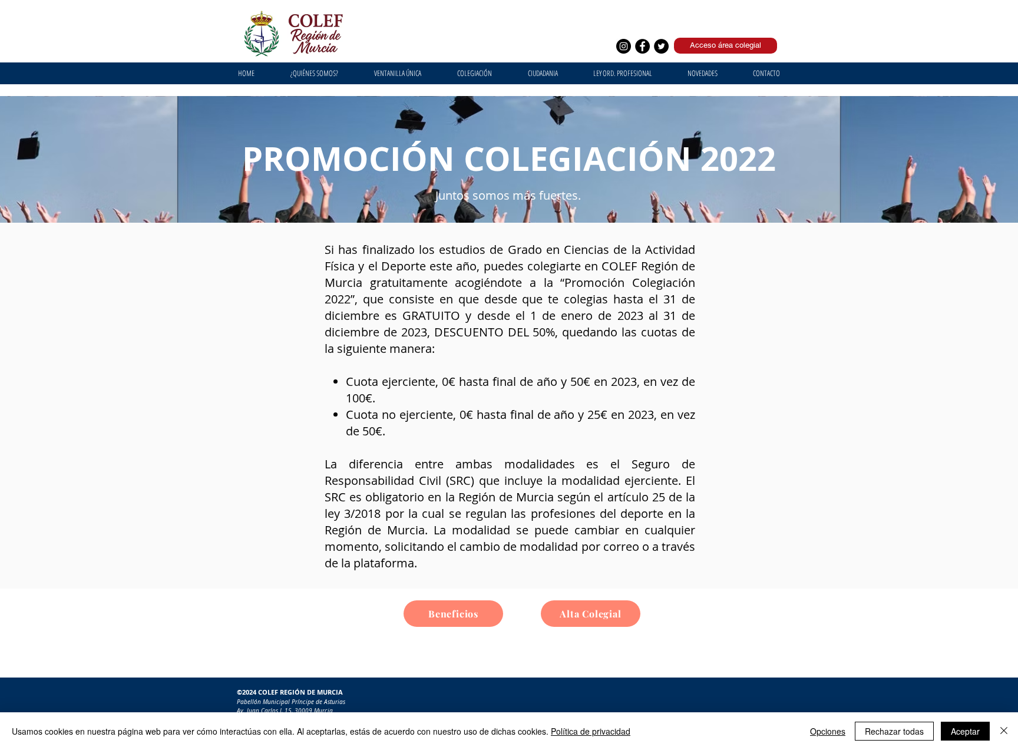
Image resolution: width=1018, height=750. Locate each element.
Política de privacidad (590, 731)
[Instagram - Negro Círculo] (623, 46)
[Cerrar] (1004, 731)
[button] (397, 73)
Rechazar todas (894, 731)
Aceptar (965, 731)
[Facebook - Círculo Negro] (642, 46)
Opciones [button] (827, 731)
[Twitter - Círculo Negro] (661, 46)
